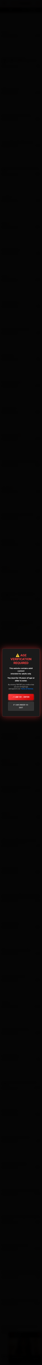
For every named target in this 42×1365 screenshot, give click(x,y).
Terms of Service (27, 689)
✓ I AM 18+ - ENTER (21, 697)
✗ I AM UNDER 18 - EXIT (21, 706)
